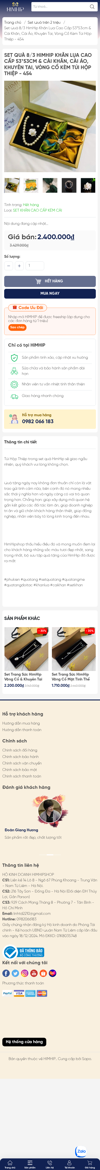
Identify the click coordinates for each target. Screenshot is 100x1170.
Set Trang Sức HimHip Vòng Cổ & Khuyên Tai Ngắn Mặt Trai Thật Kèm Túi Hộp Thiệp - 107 (25, 677)
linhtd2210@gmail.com (32, 914)
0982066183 (27, 919)
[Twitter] (15, 973)
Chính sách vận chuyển (22, 763)
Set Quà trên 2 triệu (44, 23)
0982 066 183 (37, 422)
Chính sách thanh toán (21, 776)
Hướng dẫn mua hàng (21, 723)
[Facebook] (6, 973)
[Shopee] (43, 973)
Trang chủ (12, 23)
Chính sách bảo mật (19, 770)
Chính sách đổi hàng (19, 750)
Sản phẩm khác (22, 618)
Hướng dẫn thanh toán (21, 730)
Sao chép (17, 327)
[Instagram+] (24, 973)
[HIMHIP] (15, 6)
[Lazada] (52, 973)
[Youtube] (34, 973)
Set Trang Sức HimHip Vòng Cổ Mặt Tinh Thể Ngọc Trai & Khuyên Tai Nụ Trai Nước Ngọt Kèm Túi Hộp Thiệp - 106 (72, 677)
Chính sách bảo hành (20, 757)
